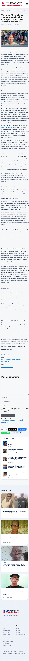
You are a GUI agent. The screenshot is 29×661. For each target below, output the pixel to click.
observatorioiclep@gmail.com (7, 367)
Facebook (22, 429)
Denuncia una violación (8, 641)
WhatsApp (6, 432)
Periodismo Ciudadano (21, 634)
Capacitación (6, 643)
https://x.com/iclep (5, 361)
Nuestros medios (7, 630)
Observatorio (6, 632)
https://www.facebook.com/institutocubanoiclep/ (11, 359)
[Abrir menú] (27, 4)
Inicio (2, 10)
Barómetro (18, 630)
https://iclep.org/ (4, 354)
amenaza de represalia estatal (7, 127)
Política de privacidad (7, 645)
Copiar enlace (17, 432)
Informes (18, 632)
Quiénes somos (6, 634)
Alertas (8, 10)
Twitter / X (13, 429)
